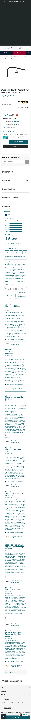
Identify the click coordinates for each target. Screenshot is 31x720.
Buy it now (15, 146)
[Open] (3, 716)
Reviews (6, 206)
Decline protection (11, 127)
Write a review (18, 96)
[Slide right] (18, 85)
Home (3, 57)
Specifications (8, 189)
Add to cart (15, 717)
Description (7, 172)
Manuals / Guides (10, 198)
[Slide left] (12, 85)
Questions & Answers (12, 681)
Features (6, 180)
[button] (2, 48)
